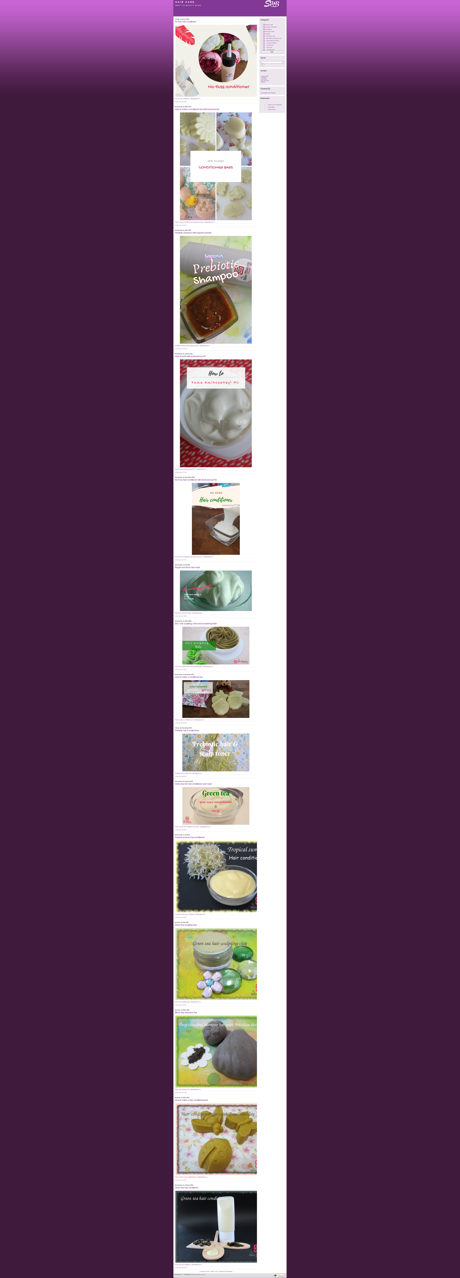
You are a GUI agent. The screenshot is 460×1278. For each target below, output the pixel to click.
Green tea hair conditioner (186, 1187)
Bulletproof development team (197, 1274)
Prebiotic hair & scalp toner (187, 730)
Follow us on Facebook (275, 104)
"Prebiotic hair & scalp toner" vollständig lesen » (188, 773)
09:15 (185, 723)
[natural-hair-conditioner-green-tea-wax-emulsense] (216, 806)
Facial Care (270, 45)
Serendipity (271, 107)
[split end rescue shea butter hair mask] (216, 591)
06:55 (185, 101)
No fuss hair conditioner (185, 21)
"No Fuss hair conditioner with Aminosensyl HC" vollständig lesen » (194, 556)
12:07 (185, 1180)
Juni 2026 (264, 79)
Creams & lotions (271, 43)
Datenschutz (272, 109)
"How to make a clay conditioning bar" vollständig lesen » (191, 1177)
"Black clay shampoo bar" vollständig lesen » (188, 1089)
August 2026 (264, 76)
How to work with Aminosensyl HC (190, 356)
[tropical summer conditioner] (216, 876)
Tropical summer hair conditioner (189, 837)
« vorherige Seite (204, 1271)
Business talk (269, 24)
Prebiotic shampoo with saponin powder (193, 232)
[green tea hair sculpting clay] (216, 645)
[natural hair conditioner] (216, 61)
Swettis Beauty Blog (188, 5)
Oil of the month (269, 31)
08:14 (185, 669)
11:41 (185, 559)
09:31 (185, 1005)
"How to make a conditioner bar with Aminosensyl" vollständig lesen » (195, 222)
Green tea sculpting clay (186, 925)
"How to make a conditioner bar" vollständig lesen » (189, 720)
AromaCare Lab (270, 36)
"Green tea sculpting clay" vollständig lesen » (188, 1002)
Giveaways (268, 29)
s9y (182, 1274)
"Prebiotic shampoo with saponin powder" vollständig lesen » (192, 345)
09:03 (185, 616)
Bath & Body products (273, 40)
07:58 (185, 348)
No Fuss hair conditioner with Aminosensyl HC (196, 480)
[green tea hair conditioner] (216, 1227)
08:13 (185, 776)
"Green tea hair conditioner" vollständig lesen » (188, 1264)
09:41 (185, 225)
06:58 (185, 1267)
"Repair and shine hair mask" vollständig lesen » (189, 613)
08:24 (185, 917)
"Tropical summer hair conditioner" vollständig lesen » (190, 914)
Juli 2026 (263, 77)
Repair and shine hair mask (187, 567)
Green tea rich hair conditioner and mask (193, 784)
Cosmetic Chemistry (271, 27)
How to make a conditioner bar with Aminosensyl (197, 109)
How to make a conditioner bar (189, 677)
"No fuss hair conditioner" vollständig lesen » (188, 98)
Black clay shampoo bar (186, 1012)
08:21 (185, 829)
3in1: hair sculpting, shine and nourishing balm (196, 623)
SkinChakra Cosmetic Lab (273, 38)
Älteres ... (264, 82)
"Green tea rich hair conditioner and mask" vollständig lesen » (192, 826)
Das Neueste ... (265, 80)
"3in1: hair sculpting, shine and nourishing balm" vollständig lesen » (194, 666)
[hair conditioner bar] (216, 1139)
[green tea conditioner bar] (216, 699)
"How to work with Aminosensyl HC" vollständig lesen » (191, 469)
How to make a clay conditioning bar (191, 1100)
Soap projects (271, 49)
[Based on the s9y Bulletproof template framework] (279, 1277)
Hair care (185, 2)
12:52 (185, 472)
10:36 (185, 1092)
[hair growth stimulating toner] (216, 752)
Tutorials (267, 34)
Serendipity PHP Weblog (268, 93)
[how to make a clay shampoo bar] (216, 1052)
